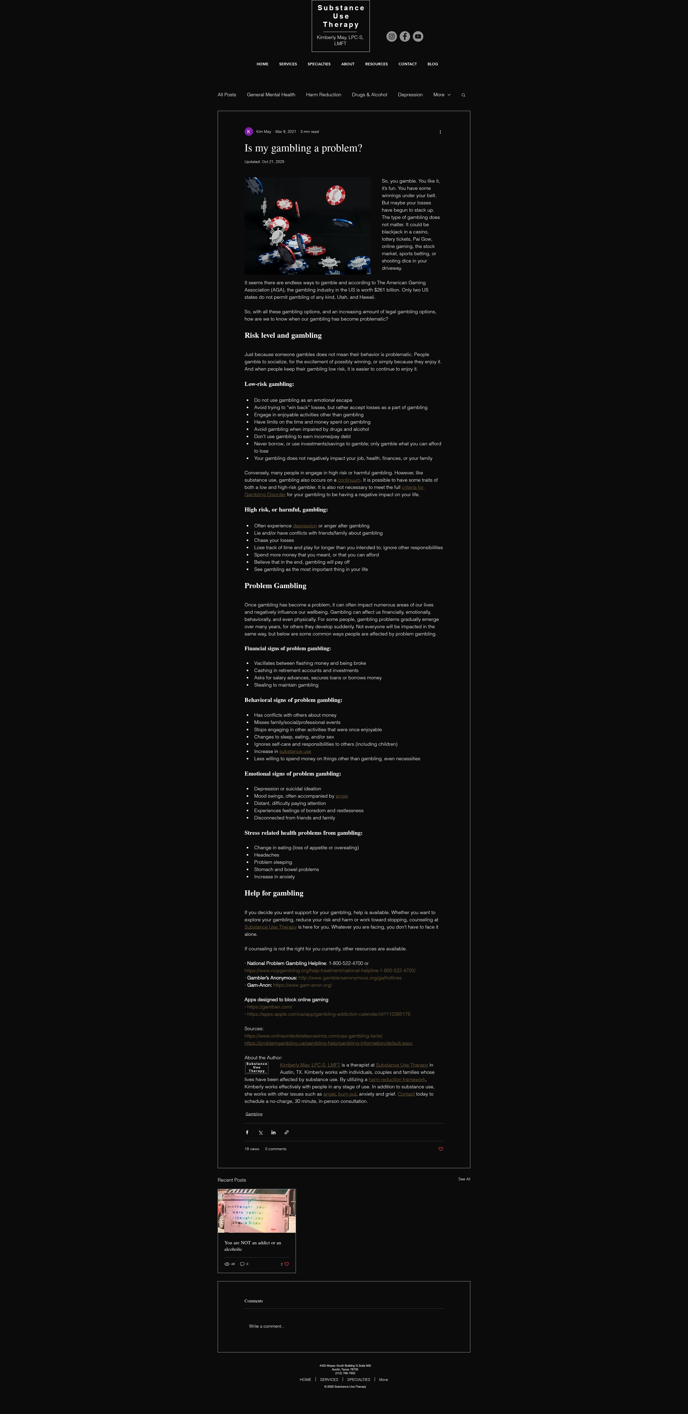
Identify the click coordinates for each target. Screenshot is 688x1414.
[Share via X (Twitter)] (260, 1132)
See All (464, 1179)
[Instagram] (391, 36)
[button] (348, 64)
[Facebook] (405, 36)
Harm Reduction (323, 94)
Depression (410, 94)
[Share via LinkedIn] (273, 1132)
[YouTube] (418, 36)
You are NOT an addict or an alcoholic (252, 1245)
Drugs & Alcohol (369, 94)
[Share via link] (286, 1132)
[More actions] (440, 131)
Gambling (254, 1113)
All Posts (227, 94)
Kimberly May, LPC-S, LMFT (340, 40)
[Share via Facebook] (247, 1132)
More (439, 94)
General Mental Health (271, 94)
